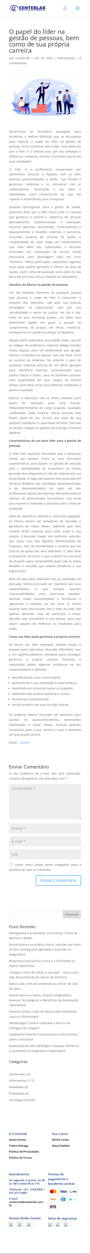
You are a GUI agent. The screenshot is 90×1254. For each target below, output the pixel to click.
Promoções (16, 1093)
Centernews (17, 1074)
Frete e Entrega (18, 1146)
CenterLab (22, 58)
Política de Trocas (20, 1157)
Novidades (16, 1087)
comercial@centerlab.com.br (26, 1203)
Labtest (24, 742)
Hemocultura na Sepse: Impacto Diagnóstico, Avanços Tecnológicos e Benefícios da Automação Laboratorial (43, 1000)
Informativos (66, 58)
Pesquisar (72, 914)
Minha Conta (60, 1139)
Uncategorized (19, 1100)
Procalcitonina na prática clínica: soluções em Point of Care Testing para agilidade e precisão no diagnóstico (45, 950)
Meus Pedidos (61, 1146)
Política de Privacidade (24, 1151)
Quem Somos (17, 1139)
